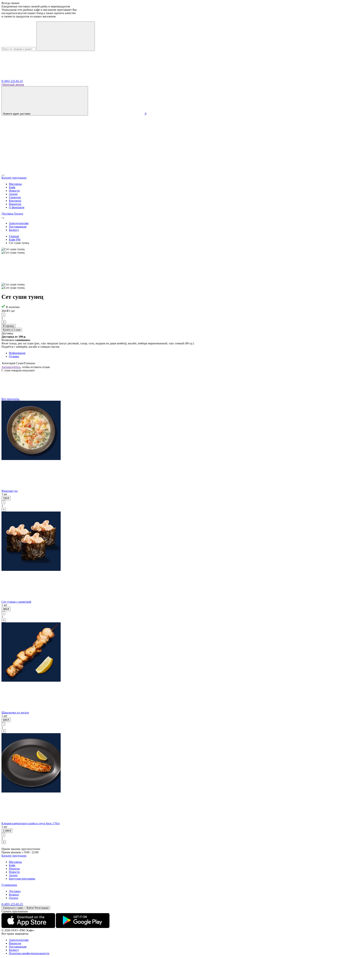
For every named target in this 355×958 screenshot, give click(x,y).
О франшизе (16, 207)
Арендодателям (18, 223)
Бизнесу (14, 229)
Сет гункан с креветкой (16, 601)
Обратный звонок (12, 84)
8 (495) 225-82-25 (12, 81)
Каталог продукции (13, 855)
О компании (9, 884)
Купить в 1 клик (12, 329)
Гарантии (15, 197)
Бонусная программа (22, 878)
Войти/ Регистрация (38, 907)
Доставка (15, 891)
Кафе (12, 187)
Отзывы (14, 356)
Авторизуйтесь (11, 367)
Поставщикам (17, 226)
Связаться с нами (13, 907)
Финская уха (9, 490)
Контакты (15, 200)
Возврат (14, 894)
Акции (13, 194)
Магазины (15, 184)
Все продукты (10, 399)
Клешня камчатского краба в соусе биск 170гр (30, 823)
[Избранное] (29, 171)
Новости (14, 190)
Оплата (13, 897)
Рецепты (14, 868)
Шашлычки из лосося (15, 712)
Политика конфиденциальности (29, 953)
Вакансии (15, 204)
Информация (17, 353)
